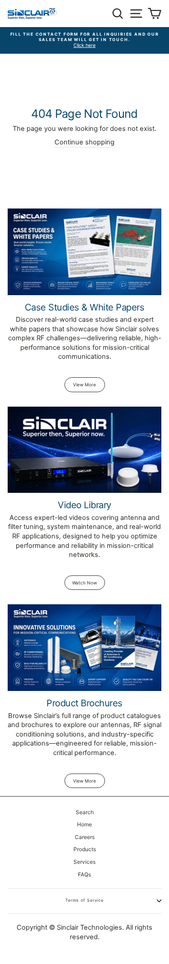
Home (84, 824)
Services (84, 861)
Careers (85, 837)
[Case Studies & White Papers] (84, 252)
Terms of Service (84, 900)
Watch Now (84, 582)
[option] (84, 41)
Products (84, 849)
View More (84, 384)
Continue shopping (84, 142)
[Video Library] (84, 450)
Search (85, 812)
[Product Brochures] (84, 647)
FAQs (84, 874)
